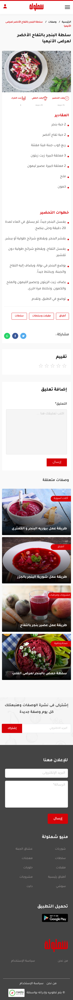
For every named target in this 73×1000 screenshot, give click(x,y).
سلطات (19, 316)
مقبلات (61, 868)
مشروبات (26, 877)
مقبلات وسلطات (41, 316)
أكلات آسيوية (61, 498)
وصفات (52, 22)
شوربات (60, 849)
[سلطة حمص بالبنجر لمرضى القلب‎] (36, 657)
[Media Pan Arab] (16, 993)
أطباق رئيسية (57, 877)
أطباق (62, 316)
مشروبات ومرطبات (59, 595)
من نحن (63, 961)
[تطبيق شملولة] (36, 918)
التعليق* (61, 404)
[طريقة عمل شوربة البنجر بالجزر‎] (36, 560)
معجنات (27, 858)
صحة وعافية (61, 643)
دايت (30, 886)
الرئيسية (66, 22)
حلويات (28, 868)
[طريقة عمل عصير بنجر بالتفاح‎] (36, 608)
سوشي (61, 886)
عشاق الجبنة (24, 849)
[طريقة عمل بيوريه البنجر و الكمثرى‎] (36, 512)
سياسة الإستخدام (23, 961)
